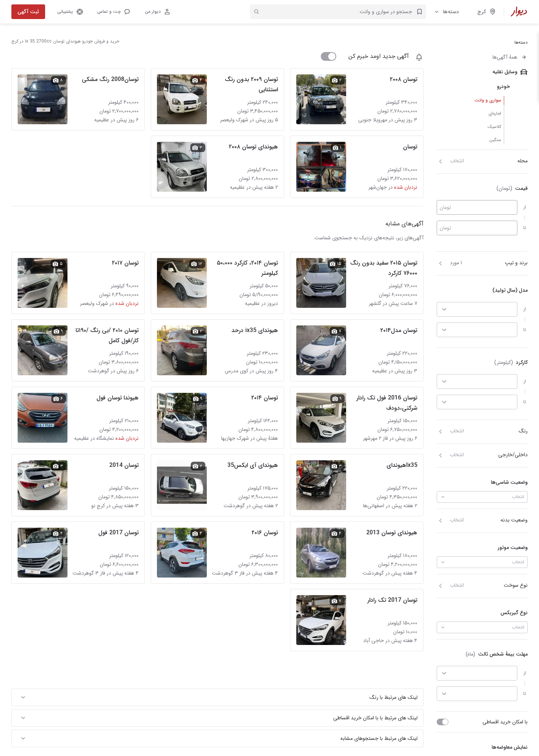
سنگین (495, 139)
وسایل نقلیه (504, 72)
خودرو (503, 86)
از (525, 207)
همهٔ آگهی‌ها (504, 57)
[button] (113, 11)
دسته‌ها (451, 12)
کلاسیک (494, 126)
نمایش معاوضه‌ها (510, 747)
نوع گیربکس (514, 613)
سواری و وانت (487, 100)
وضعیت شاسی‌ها (509, 482)
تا (524, 227)
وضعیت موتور (513, 547)
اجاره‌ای (494, 113)
